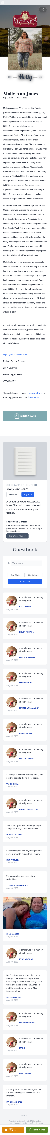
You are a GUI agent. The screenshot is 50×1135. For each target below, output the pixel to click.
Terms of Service (32, 1123)
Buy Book (28, 494)
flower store (33, 397)
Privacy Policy (18, 1123)
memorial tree (35, 393)
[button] (25, 913)
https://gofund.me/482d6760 (15, 354)
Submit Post (25, 581)
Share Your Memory (17, 536)
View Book (13, 494)
